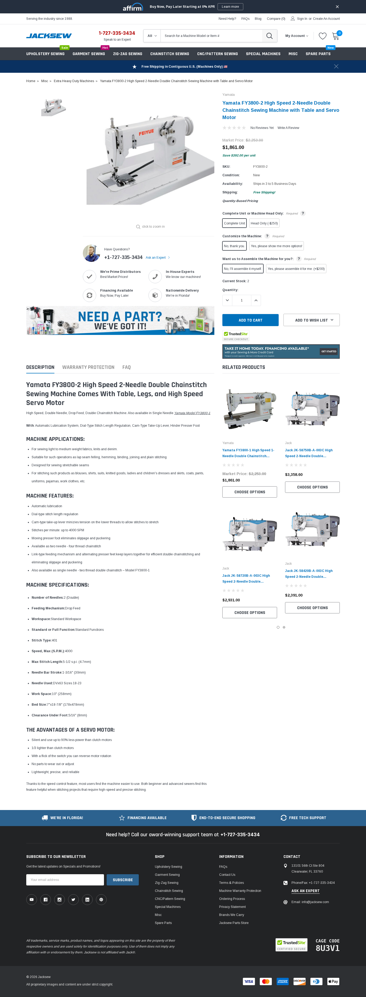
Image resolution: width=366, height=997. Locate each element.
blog (258, 18)
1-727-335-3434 (117, 33)
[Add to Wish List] (274, 477)
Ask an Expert (156, 257)
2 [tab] (284, 627)
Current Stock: (235, 281)
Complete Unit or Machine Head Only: (263, 213)
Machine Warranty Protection (240, 891)
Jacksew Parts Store (234, 923)
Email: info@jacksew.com (310, 902)
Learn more (230, 7)
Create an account (326, 18)
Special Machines (263, 54)
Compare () (276, 19)
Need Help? (227, 18)
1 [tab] (278, 627)
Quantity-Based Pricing (240, 201)
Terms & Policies (231, 883)
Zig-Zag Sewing (127, 54)
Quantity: (230, 290)
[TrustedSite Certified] (235, 335)
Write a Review (288, 128)
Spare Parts (163, 923)
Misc (293, 54)
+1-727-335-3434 (123, 257)
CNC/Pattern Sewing (217, 54)
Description (40, 367)
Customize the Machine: (253, 236)
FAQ (126, 367)
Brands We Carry (231, 915)
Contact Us (227, 875)
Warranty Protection (88, 367)
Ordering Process (232, 899)
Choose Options (249, 492)
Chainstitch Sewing (169, 54)
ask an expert (306, 891)
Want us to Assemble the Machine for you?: (269, 259)
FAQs (245, 18)
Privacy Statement (232, 907)
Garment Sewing (89, 54)
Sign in (302, 18)
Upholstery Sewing (45, 54)
